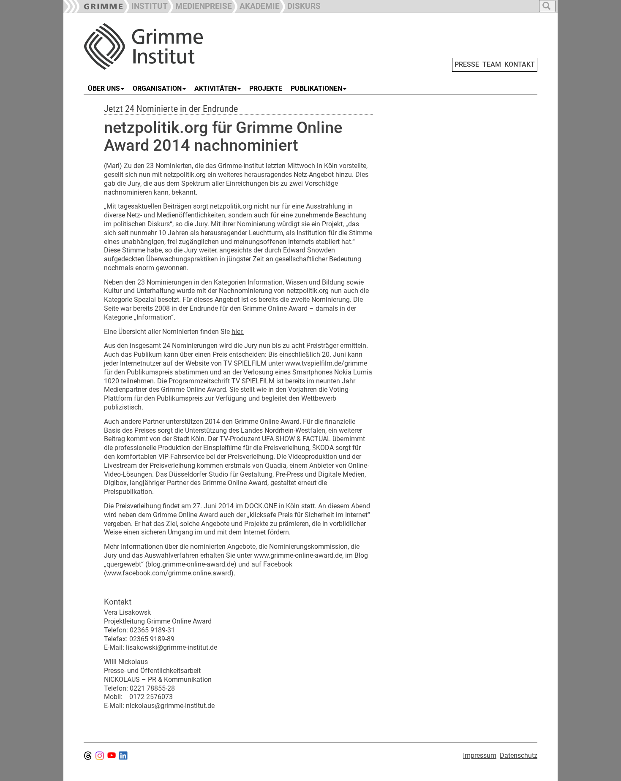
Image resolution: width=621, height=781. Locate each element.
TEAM (491, 64)
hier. (238, 332)
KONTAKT (519, 64)
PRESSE (467, 64)
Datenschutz (518, 755)
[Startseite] (179, 46)
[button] (200, 5)
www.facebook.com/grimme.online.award (168, 573)
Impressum (479, 755)
